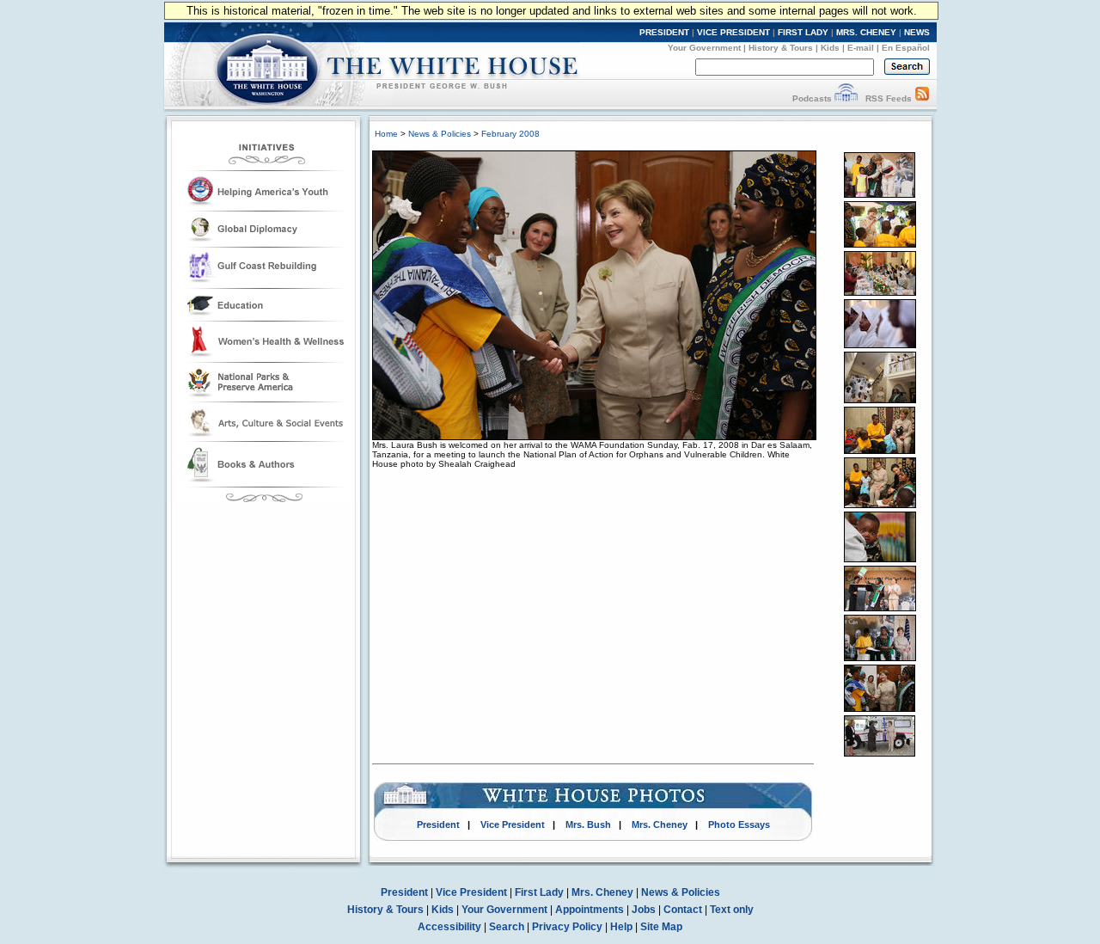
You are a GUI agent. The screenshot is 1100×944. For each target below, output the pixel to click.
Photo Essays (739, 824)
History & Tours (781, 47)
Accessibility (449, 927)
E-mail (860, 47)
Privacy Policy (567, 927)
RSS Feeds (888, 98)
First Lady (539, 892)
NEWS (917, 32)
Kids (830, 47)
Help (621, 927)
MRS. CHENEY (866, 32)
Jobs (644, 910)
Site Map (661, 927)
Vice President (512, 824)
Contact (682, 910)
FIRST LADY (803, 32)
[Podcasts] (846, 98)
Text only (732, 910)
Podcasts (812, 98)
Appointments (589, 910)
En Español (906, 47)
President (438, 824)
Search (506, 927)
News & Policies (439, 133)
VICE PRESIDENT (733, 32)
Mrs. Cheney (660, 824)
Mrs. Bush (588, 824)
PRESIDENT (664, 32)
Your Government (704, 47)
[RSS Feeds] (922, 98)
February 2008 (510, 133)
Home (386, 133)
